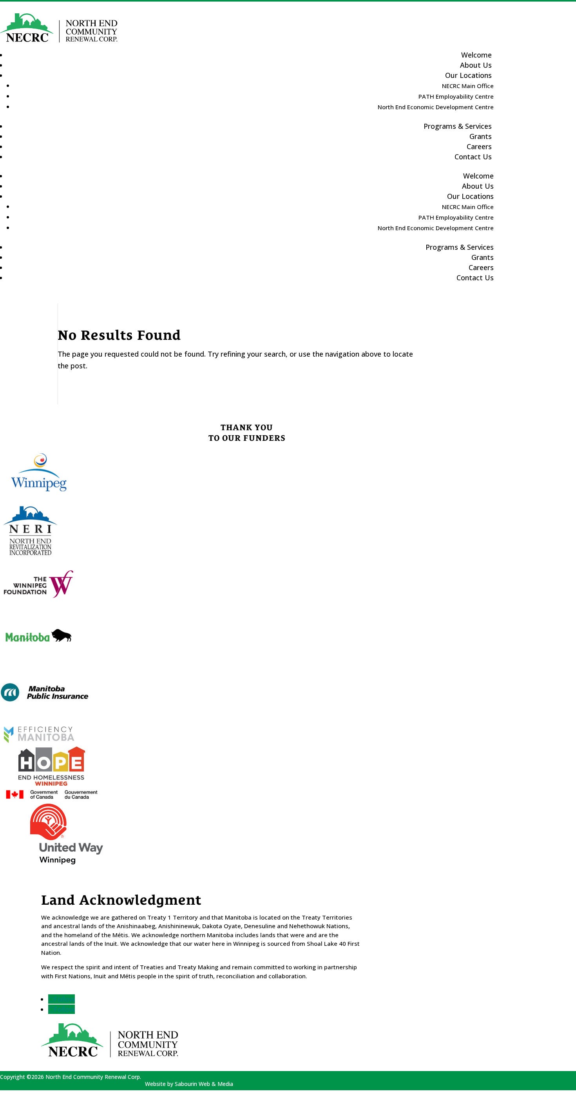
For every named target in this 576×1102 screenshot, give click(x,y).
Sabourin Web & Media (204, 1084)
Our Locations (468, 75)
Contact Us (473, 156)
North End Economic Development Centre (436, 107)
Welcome (478, 175)
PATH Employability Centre (456, 96)
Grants (482, 257)
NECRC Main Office (468, 86)
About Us (478, 186)
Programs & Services (458, 126)
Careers (481, 267)
